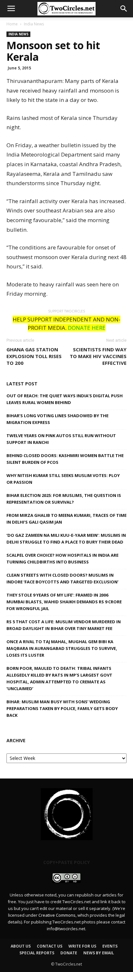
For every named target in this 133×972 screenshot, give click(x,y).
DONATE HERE (87, 327)
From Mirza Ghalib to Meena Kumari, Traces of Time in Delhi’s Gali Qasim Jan (66, 518)
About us (21, 946)
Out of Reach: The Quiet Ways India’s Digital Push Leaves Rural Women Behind (64, 399)
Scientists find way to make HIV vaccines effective (98, 356)
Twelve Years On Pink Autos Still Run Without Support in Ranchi (61, 439)
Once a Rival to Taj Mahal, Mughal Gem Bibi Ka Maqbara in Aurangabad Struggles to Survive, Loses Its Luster (61, 648)
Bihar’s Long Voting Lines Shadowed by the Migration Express (57, 419)
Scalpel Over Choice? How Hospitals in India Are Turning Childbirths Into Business (62, 558)
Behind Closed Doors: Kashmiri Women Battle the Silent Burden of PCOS (65, 459)
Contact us (49, 946)
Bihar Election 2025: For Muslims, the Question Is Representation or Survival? (63, 498)
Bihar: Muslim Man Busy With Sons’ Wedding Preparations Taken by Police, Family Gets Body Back (62, 708)
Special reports (36, 953)
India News (34, 24)
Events (110, 946)
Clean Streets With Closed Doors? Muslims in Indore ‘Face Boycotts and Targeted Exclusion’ (62, 578)
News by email (98, 953)
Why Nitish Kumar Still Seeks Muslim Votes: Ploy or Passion (63, 479)
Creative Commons (57, 915)
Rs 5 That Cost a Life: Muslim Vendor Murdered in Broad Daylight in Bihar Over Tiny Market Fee (63, 625)
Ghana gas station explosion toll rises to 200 (34, 356)
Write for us (82, 946)
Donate (68, 953)
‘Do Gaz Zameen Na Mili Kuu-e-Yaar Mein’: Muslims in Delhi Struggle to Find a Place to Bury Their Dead (66, 538)
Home (12, 24)
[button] (124, 8)
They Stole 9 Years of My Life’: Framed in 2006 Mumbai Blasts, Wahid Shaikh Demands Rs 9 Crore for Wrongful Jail (64, 601)
